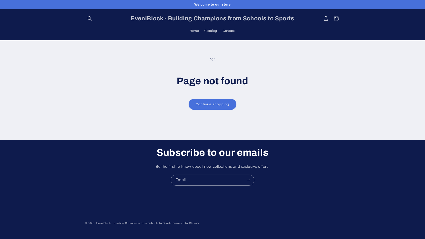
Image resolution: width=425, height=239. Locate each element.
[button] (90, 18)
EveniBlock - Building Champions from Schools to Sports (134, 223)
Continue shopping (213, 104)
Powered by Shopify (185, 223)
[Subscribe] (249, 180)
